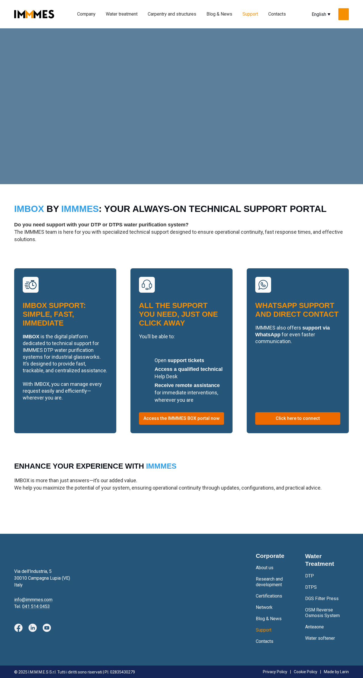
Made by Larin (336, 672)
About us (264, 567)
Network (264, 607)
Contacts (277, 14)
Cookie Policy (305, 672)
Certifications (269, 596)
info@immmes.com (33, 599)
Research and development (269, 581)
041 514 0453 (36, 606)
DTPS (311, 587)
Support (250, 14)
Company (86, 14)
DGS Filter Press (322, 598)
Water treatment (122, 14)
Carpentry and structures (172, 14)
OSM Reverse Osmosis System (322, 612)
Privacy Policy (275, 672)
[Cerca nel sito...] (343, 14)
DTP (309, 576)
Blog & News (219, 14)
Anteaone (314, 627)
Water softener (320, 638)
